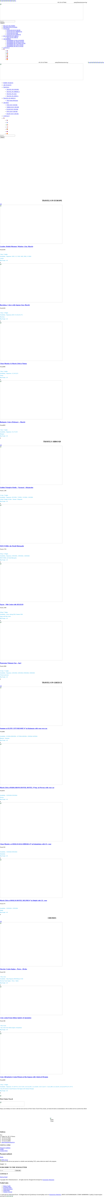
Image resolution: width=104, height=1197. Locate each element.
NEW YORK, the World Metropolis (12, 546)
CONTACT (6, 47)
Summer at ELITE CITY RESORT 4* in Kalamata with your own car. (23, 728)
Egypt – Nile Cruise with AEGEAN (11, 604)
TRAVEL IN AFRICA (12, 96)
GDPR (2, 1149)
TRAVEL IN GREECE (9, 98)
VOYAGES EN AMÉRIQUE (14, 31)
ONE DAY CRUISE (11, 105)
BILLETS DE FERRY (9, 25)
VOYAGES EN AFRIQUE (13, 34)
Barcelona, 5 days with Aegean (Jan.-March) (15, 305)
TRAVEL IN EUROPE (12, 89)
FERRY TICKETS (8, 83)
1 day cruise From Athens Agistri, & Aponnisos (15, 1018)
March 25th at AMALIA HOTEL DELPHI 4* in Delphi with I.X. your (23, 900)
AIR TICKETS (7, 85)
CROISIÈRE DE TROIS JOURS (15, 42)
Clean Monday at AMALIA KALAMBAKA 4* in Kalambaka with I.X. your (25, 844)
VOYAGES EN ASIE (12, 33)
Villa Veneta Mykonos (12, 100)
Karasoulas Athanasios (48, 1179)
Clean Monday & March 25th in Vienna (13, 363)
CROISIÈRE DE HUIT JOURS (14, 46)
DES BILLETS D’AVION (10, 27)
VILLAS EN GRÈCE (12, 37)
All (1, 204)
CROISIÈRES (7, 39)
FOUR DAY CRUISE (12, 109)
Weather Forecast (7, 1192)
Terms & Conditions (5, 1148)
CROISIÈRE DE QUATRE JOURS (15, 43)
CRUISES (6, 102)
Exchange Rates (7, 1187)
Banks (1, 1157)
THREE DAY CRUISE (12, 107)
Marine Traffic (7, 1186)
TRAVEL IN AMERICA (13, 91)
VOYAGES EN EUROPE (13, 30)
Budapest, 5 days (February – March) (12, 422)
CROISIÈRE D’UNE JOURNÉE (15, 40)
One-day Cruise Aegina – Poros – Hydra (13, 969)
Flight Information (8, 1189)
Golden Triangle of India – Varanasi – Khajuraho (16, 487)
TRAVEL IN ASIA (11, 94)
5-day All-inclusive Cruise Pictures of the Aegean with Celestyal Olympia (24, 1077)
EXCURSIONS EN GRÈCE (10, 36)
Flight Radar (6, 1190)
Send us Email (3, 1177)
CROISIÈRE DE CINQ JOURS (14, 44)
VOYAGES (6, 28)
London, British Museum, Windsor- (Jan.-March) (16, 246)
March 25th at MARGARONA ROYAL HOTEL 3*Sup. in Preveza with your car (27, 787)
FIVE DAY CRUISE (12, 111)
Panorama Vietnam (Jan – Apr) (10, 663)
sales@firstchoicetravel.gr (8, 1142)
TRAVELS (6, 87)
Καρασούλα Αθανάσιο (55, 1194)
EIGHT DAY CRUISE (12, 113)
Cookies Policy (4, 1150)
